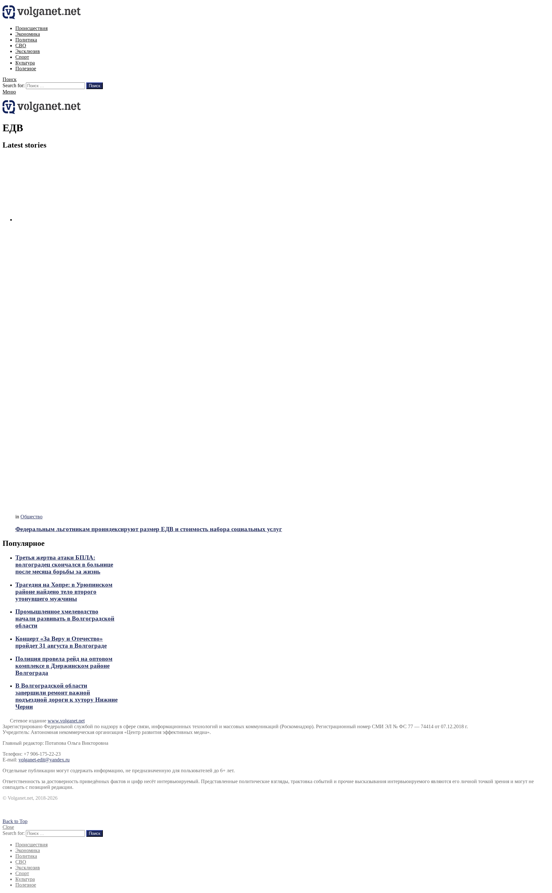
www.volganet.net (66, 720)
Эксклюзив (27, 51)
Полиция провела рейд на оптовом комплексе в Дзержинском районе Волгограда (63, 665)
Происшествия (31, 28)
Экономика (27, 34)
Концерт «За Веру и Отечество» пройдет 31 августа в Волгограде (61, 642)
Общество (31, 516)
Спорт (22, 57)
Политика (26, 39)
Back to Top (15, 821)
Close (8, 827)
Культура (25, 62)
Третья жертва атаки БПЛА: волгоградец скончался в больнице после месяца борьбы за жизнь (64, 564)
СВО (20, 45)
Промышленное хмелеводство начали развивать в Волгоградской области (64, 618)
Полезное (25, 68)
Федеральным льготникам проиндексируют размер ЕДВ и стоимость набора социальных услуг (148, 529)
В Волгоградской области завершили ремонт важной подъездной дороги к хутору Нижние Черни (66, 696)
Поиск (94, 85)
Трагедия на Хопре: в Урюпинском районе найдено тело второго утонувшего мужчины (63, 591)
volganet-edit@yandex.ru (44, 759)
